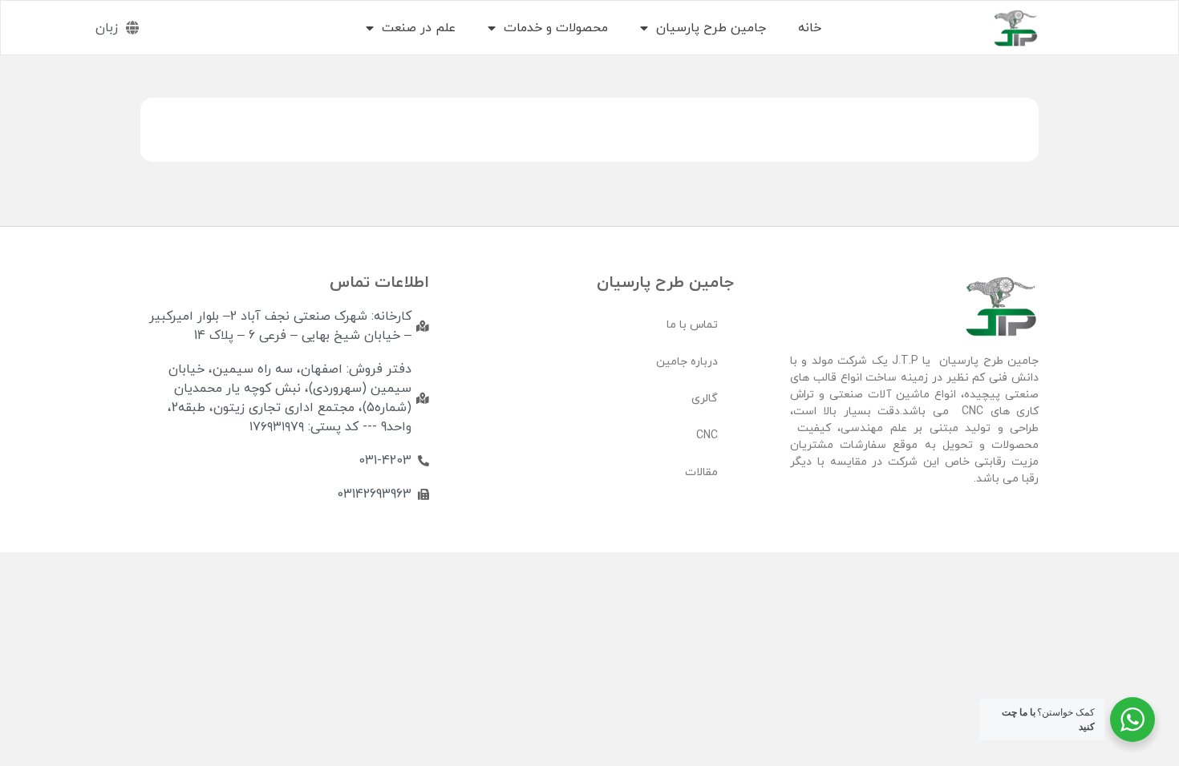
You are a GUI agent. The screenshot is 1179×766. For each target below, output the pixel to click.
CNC (707, 435)
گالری (704, 398)
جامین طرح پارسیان (711, 28)
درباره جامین (687, 361)
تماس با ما (692, 325)
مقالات (701, 472)
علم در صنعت (419, 28)
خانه (809, 28)
